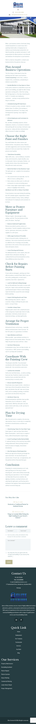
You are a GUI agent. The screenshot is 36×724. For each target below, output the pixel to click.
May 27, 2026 (19, 502)
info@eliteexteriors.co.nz (20, 582)
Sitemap (18, 588)
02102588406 (20, 580)
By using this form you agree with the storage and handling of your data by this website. (18, 554)
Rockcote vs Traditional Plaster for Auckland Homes (18, 505)
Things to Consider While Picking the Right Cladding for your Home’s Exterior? (18, 516)
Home (2, 32)
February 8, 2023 (19, 512)
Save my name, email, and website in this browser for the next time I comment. (18, 535)
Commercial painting (10, 77)
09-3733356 (19, 577)
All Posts (7, 32)
